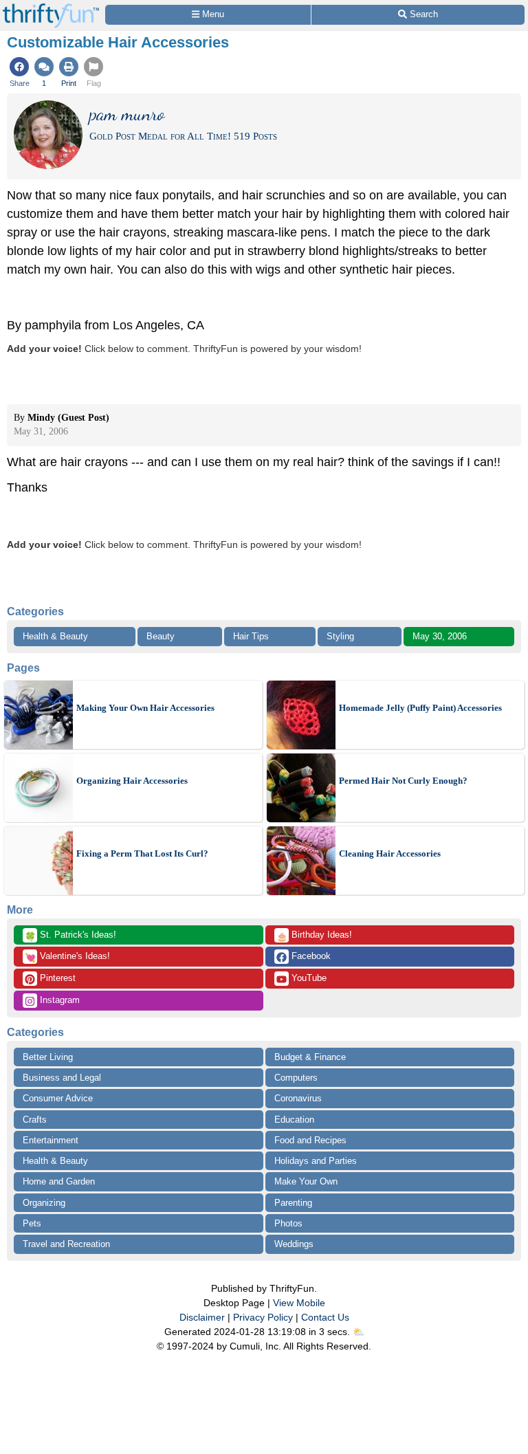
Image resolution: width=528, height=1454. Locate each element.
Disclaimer (202, 1317)
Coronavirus (298, 1098)
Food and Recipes (310, 1140)
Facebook (310, 956)
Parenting (293, 1203)
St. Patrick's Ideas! (70, 935)
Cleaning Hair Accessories (390, 853)
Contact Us (325, 1317)
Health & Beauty (55, 636)
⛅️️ (358, 1331)
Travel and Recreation (66, 1244)
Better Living (48, 1057)
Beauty (160, 636)
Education (294, 1119)
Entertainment (50, 1140)
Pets (32, 1223)
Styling (340, 636)
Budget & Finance (310, 1057)
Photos (288, 1223)
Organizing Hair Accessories (132, 780)
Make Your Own (306, 1181)
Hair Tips (251, 636)
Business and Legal (62, 1077)
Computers (296, 1077)
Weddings (294, 1244)
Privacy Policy (263, 1317)
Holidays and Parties (315, 1161)
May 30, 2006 (439, 636)
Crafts (35, 1119)
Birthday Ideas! (314, 935)
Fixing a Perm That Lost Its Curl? (142, 853)
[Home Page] (51, 8)
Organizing (44, 1203)
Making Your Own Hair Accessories (145, 708)
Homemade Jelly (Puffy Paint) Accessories (420, 708)
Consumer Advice (58, 1098)
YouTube (308, 978)
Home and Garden (59, 1181)
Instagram (58, 1000)
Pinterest (56, 978)
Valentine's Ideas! (67, 957)
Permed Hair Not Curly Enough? (403, 780)
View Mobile (299, 1302)
